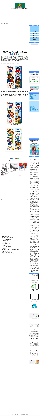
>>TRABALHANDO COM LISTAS (6, 251)
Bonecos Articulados (36, 174)
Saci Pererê (31, 263)
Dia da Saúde (37, 197)
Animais (34, 167)
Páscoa (36, 249)
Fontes (38, 222)
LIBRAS (31, 105)
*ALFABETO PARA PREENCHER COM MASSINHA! (8, 253)
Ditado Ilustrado (37, 211)
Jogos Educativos (33, 232)
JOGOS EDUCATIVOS (32, 107)
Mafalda (34, 236)
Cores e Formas (37, 189)
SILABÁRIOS (31, 97)
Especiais (34, 216)
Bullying (34, 176)
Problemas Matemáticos (33, 254)
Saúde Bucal (36, 263)
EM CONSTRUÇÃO (34, 29)
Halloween (32, 224)
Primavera (35, 253)
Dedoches (35, 193)
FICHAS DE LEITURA (32, 99)
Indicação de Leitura (32, 228)
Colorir (34, 183)
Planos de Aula (32, 252)
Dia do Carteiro (35, 202)
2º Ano (38, 159)
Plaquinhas (37, 252)
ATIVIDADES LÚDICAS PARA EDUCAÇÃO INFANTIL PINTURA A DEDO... (34, 290)
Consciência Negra (32, 187)
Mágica (37, 236)
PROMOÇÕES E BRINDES (33, 257)
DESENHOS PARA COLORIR (34, 194)
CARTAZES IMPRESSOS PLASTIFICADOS (32, 108)
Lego (37, 233)
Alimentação (31, 166)
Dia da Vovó (33, 198)
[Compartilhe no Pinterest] (14, 54)
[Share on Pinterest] (16, 158)
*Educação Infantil (34, 158)
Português (31, 253)
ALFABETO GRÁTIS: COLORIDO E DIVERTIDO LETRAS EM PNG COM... (34, 309)
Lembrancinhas (18, 160)
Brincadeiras (31, 175)
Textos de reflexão (31, 269)
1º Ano (33, 159)
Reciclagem (31, 259)
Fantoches (31, 218)
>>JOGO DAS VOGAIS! (5, 247)
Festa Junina (36, 219)
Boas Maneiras (31, 174)
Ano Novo (38, 167)
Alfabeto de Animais (33, 164)
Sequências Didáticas (32, 265)
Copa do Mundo (32, 189)
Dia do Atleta (34, 201)
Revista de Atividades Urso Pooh (34, 262)
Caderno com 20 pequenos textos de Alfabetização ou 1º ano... (34, 329)
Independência (35, 227)
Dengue (38, 193)
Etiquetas (34, 217)
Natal (35, 245)
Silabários (34, 266)
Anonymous (3, 170)
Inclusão (30, 227)
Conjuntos (36, 186)
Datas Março (37, 192)
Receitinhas (36, 258)
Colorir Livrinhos (32, 184)
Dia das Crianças (35, 199)
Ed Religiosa (31, 213)
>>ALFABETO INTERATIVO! (5, 236)
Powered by (32, 83)
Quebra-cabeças (31, 258)
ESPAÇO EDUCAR (18, 414)
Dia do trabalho (35, 206)
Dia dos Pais (14, 160)
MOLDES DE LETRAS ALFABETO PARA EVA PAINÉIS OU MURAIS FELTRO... (34, 319)
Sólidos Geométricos (32, 268)
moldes (31, 240)
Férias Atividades (36, 218)
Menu (20, 1)
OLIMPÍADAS (31, 247)
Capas (34, 178)
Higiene (37, 224)
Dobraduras (32, 212)
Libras (33, 235)
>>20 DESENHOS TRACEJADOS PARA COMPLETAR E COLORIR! (10, 249)
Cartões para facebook (33, 181)
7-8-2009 (15, 170)
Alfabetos (32, 165)
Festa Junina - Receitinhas (34, 220)
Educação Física (31, 214)
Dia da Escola (35, 196)
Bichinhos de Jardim (35, 173)
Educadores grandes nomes (34, 215)
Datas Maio (33, 192)
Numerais (35, 246)
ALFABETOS (31, 96)
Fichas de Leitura (32, 221)
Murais (33, 244)
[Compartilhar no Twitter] (12, 54)
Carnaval (36, 179)
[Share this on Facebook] (11, 158)
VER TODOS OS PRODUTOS (33, 95)
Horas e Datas (35, 226)
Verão (37, 269)
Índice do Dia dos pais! (23, 168)
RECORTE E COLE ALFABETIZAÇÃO (34, 260)
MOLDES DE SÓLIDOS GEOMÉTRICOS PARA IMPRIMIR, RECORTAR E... (34, 299)
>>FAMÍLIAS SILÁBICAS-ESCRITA (6, 245)
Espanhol (31, 216)
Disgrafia (35, 210)
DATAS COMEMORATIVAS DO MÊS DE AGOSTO (34, 141)
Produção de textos (32, 255)
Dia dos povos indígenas (34, 208)
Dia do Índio (34, 203)
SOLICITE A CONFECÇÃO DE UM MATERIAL (33, 109)
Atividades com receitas (32, 171)
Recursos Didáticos (33, 261)
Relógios (37, 261)
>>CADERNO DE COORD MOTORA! (6, 239)
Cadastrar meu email (34, 81)
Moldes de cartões (32, 241)
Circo (30, 183)
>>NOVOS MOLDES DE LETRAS (6, 250)
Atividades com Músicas (34, 170)
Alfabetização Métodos (33, 162)
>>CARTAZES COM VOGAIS (5, 242)
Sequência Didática (35, 264)
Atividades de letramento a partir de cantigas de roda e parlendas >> (24, 199)
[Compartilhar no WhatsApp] (18, 54)
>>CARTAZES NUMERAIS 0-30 (6, 243)
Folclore (34, 222)
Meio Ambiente (33, 238)
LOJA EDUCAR (31, 94)
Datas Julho (34, 191)
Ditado (33, 211)
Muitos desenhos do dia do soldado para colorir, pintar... (34, 338)
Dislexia (30, 211)
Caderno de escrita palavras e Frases (34, 177)
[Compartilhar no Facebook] (11, 54)
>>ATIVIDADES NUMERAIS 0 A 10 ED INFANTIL (8, 238)
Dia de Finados (37, 200)
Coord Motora (35, 188)
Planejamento (31, 251)
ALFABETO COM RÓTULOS (33, 163)
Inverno (35, 230)
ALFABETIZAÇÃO (32, 98)
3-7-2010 (6, 170)
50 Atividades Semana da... (34, 347)
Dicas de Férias (37, 209)
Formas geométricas (34, 223)
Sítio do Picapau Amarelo (34, 267)
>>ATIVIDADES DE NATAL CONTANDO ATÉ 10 (8, 237)
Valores (35, 269)
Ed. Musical (36, 213)
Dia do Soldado (35, 205)
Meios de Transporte (36, 239)
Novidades (31, 246)
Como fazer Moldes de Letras (34, 185)
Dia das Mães (32, 200)
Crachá (37, 190)
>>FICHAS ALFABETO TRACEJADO (6, 246)
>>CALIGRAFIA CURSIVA (5, 240)
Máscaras (32, 237)
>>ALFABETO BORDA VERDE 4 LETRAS (7, 235)
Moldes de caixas (36, 240)
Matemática (37, 237)
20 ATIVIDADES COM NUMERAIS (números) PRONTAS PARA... (34, 280)
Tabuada (38, 268)
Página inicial (14, 199)
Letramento (38, 234)
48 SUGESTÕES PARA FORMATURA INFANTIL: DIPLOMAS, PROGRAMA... (34, 365)
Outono (34, 248)
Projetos (35, 256)
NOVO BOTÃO (34, 39)
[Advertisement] (20, 16)
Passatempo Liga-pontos (33, 250)
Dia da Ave (35, 195)
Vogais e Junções (32, 270)
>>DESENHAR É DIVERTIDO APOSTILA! (7, 244)
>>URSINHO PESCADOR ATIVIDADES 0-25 (7, 252)
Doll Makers (37, 212)
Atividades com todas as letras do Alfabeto (34, 172)
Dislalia (37, 210)
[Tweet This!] (13, 158)
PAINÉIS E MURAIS (32, 106)
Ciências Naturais (35, 182)
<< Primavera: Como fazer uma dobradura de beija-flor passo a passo (4, 199)
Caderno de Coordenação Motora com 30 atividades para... (34, 356)
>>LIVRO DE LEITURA (5, 248)
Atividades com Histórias (34, 169)
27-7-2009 (24, 169)
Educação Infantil (37, 214)
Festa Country (31, 219)
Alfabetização (32, 161)
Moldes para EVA (36, 243)
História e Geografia (32, 225)
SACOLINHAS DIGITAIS (33, 110)
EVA (37, 217)
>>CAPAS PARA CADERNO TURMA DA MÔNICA (8, 241)
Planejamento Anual (36, 251)
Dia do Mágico (34, 204)
